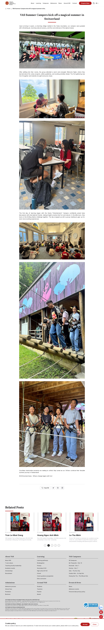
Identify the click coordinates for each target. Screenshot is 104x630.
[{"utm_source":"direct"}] (10, 3)
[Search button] (93, 3)
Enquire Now (85, 3)
